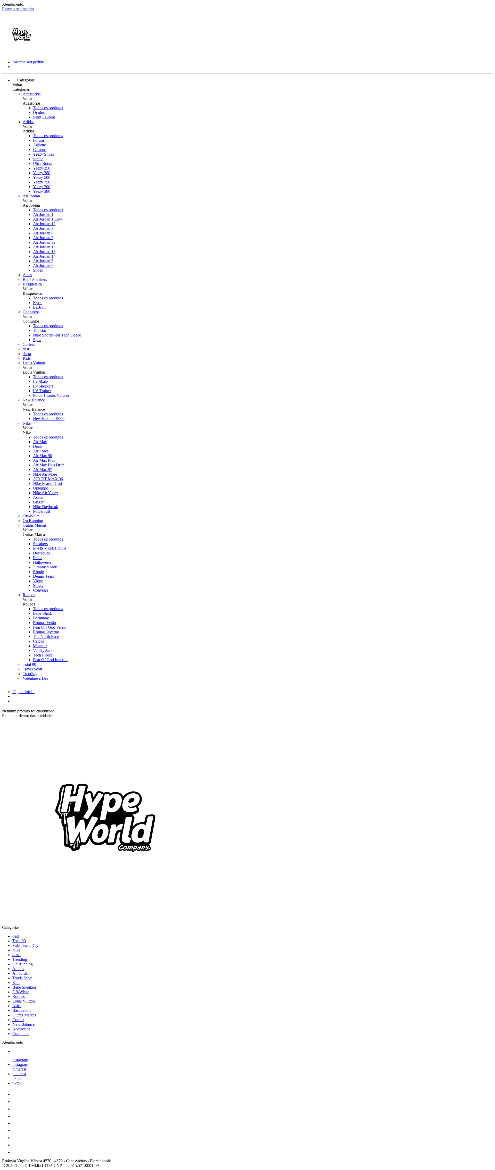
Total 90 (29, 664)
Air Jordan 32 (44, 242)
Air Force (41, 451)
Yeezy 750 (41, 182)
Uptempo (40, 488)
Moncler (40, 646)
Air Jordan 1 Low (47, 219)
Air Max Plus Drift (48, 465)
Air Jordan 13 (44, 251)
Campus (39, 149)
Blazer (38, 502)
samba (38, 159)
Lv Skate (40, 381)
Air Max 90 (42, 455)
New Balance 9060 (48, 418)
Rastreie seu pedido (18, 9)
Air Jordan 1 (43, 214)
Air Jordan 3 (43, 228)
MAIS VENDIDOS (49, 548)
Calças (38, 641)
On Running (33, 520)
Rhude (38, 571)
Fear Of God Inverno (50, 660)
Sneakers (40, 544)
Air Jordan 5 (43, 261)
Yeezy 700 (41, 186)
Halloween (42, 562)
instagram (20, 1060)
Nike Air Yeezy (45, 493)
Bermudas (41, 618)
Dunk (37, 446)
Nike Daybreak (45, 506)
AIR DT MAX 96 (48, 479)
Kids (26, 358)
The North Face (46, 636)
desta (27, 353)
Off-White (31, 516)
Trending (30, 673)
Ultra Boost (42, 163)
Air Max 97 (42, 469)
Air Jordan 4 (43, 233)
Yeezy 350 (41, 168)
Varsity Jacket (44, 650)
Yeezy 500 (41, 177)
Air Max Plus (44, 460)
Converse (40, 590)
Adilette (39, 145)
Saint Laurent (44, 117)
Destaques (41, 553)
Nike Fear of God (47, 483)
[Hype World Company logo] (21, 53)
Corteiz (29, 344)
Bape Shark (42, 613)
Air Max (40, 442)
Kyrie (37, 302)
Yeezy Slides (43, 154)
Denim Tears (43, 576)
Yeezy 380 (41, 173)
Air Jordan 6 (43, 265)
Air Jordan (31, 196)
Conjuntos (31, 312)
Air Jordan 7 (43, 237)
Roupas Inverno (46, 632)
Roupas (29, 595)
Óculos (39, 112)
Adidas (28, 122)
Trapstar (39, 330)
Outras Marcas (34, 525)
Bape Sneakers (35, 279)
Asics (27, 275)
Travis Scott (32, 669)
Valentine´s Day (36, 678)
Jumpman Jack (45, 567)
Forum (38, 140)
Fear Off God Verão (49, 627)
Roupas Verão (44, 622)
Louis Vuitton (34, 363)
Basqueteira (32, 284)
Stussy (38, 585)
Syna (37, 340)
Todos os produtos (48, 108)
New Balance (34, 400)
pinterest (19, 1069)
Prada (37, 557)
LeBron (39, 307)
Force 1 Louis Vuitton (51, 395)
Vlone (38, 581)
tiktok (17, 1078)
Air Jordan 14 (44, 256)
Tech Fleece (43, 655)
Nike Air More (45, 474)
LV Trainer (42, 391)
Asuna (38, 497)
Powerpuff (41, 511)
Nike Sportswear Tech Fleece (57, 335)
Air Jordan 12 (44, 224)
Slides (38, 270)
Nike (27, 423)
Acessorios (31, 94)
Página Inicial (23, 691)
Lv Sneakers (43, 386)
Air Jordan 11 (44, 247)
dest (26, 349)
